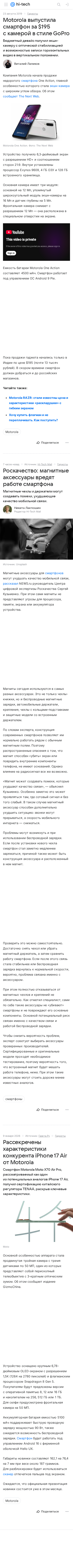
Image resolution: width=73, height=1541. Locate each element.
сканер (8, 1474)
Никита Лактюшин (27, 508)
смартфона (29, 80)
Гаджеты (32, 13)
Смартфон (24, 1438)
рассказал (10, 583)
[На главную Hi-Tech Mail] (22, 4)
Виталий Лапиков (26, 63)
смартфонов (54, 573)
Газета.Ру (44, 1135)
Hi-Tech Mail (45, 464)
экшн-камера (60, 86)
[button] (36, 539)
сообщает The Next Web (21, 96)
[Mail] (12, 4)
